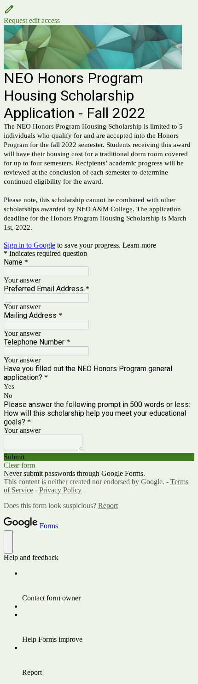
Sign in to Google (29, 245)
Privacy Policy (60, 490)
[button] (99, 14)
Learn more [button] (139, 245)
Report (108, 505)
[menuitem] (108, 585)
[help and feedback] (8, 542)
